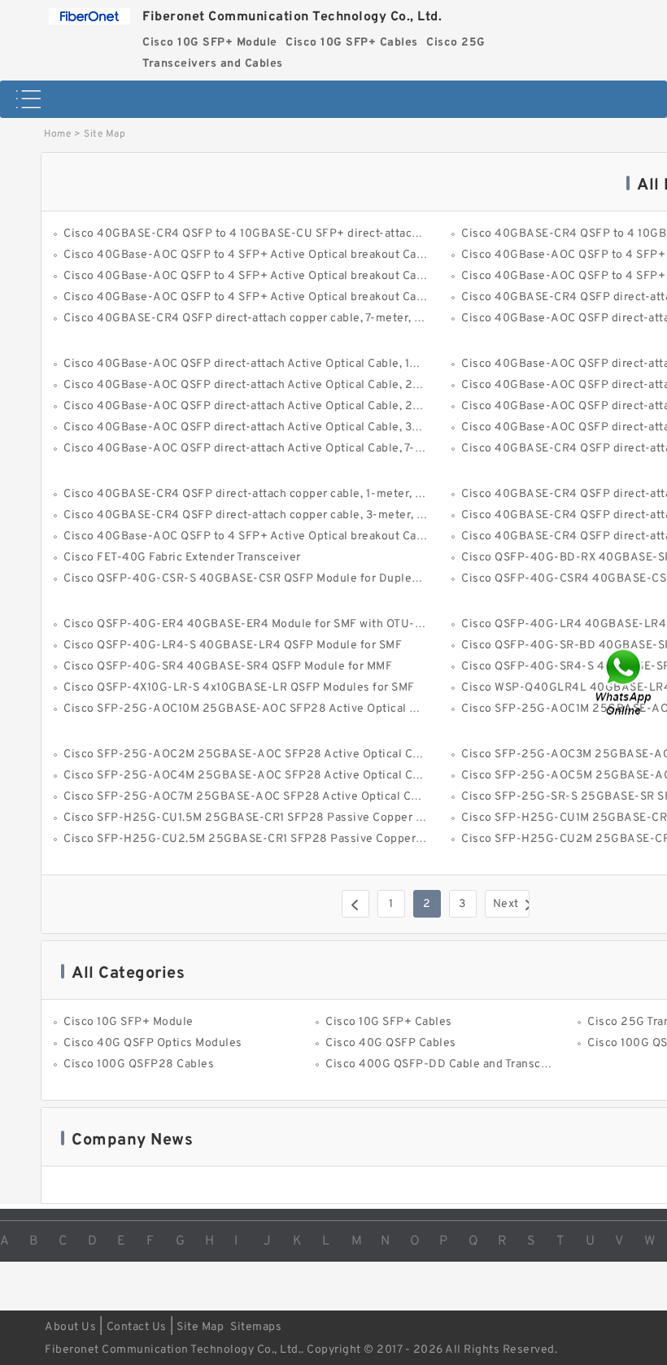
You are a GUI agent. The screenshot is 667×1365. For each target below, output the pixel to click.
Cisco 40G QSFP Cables (390, 1043)
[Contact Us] (625, 683)
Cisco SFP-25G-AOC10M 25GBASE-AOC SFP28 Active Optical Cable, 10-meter (280, 709)
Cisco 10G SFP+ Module (128, 1022)
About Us (70, 1327)
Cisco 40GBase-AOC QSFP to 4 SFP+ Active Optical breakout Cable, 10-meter (276, 255)
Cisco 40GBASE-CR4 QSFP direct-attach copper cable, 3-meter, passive (261, 515)
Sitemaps (255, 1327)
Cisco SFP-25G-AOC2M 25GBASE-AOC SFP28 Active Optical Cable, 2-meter (275, 754)
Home (57, 134)
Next (506, 904)
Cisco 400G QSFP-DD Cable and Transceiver (447, 1064)
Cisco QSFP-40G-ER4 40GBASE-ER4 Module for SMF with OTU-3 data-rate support (292, 624)
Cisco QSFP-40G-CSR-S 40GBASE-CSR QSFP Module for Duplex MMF (255, 579)
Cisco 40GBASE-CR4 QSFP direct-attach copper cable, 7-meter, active (255, 318)
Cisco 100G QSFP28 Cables (138, 1064)
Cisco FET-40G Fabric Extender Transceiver (182, 558)
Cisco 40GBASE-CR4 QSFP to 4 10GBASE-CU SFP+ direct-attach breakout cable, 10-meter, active (330, 234)
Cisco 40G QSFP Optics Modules (152, 1043)
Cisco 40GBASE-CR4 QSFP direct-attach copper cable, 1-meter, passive (260, 494)
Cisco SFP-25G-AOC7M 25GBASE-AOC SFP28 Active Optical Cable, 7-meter (273, 797)
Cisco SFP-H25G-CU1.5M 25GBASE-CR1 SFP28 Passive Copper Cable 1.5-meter (283, 818)
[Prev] (355, 904)
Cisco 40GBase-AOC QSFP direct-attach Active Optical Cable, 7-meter (255, 449)
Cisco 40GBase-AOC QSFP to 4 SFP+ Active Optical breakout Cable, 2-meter (274, 276)
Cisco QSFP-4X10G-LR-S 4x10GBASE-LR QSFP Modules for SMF (239, 688)
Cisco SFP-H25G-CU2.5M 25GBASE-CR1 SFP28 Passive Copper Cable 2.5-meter (286, 839)
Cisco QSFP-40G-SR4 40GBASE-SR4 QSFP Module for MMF (227, 667)
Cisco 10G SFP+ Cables (388, 1022)
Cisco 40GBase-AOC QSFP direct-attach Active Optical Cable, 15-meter (259, 364)
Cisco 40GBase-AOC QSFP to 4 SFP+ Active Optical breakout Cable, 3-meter (274, 536)
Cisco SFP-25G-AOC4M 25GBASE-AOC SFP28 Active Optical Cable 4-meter (274, 776)
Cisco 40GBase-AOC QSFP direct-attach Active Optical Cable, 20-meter (261, 385)
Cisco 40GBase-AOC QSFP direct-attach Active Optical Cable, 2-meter (257, 406)
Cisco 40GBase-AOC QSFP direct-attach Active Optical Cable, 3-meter (256, 427)
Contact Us (137, 1327)
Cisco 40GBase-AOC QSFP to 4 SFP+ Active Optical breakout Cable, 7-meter (272, 297)
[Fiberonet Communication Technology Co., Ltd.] (89, 12)
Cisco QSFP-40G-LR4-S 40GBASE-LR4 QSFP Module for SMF (232, 645)
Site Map (200, 1327)
